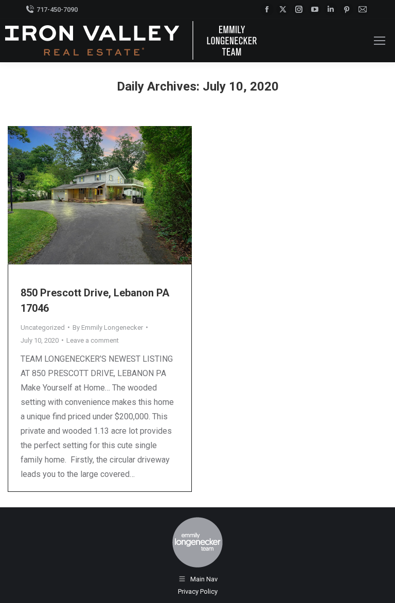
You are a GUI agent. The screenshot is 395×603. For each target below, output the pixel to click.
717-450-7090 (57, 9)
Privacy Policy (198, 591)
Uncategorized (43, 327)
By (108, 327)
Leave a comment (92, 340)
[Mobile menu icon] (379, 40)
